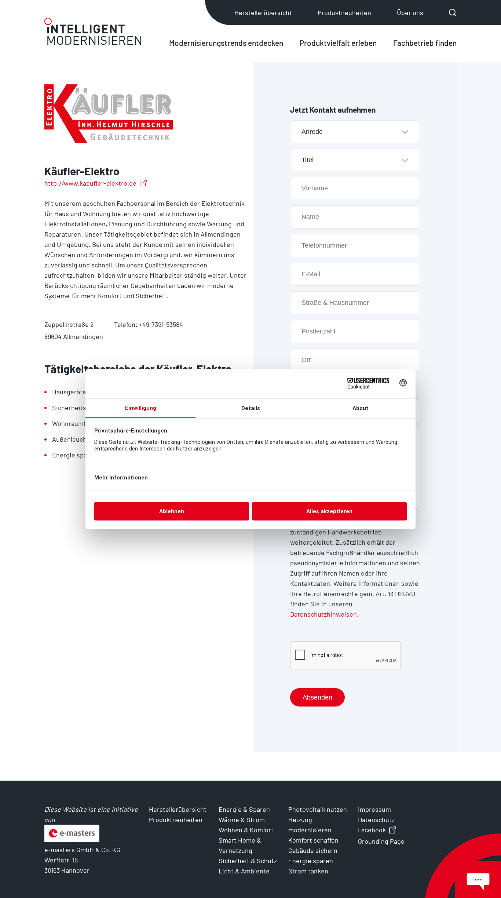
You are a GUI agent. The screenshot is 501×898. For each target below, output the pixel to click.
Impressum (374, 809)
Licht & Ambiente (244, 871)
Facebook (372, 830)
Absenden (317, 697)
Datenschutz (376, 819)
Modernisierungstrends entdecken (226, 42)
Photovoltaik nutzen (317, 809)
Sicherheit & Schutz (248, 861)
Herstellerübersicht (263, 12)
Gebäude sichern (312, 850)
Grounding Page (381, 841)
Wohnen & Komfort (246, 830)
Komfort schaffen (313, 840)
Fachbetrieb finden (425, 42)
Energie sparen (310, 861)
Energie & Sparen (244, 809)
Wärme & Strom (242, 819)
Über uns (410, 12)
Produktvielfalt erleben (338, 42)
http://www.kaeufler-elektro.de (90, 183)
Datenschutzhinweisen (323, 614)
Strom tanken (308, 871)
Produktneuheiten (344, 12)
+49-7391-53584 (161, 324)
